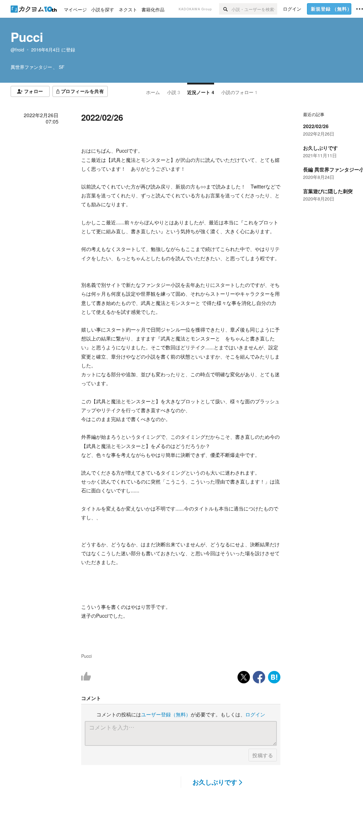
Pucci (27, 37)
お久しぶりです (214, 782)
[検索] (225, 9)
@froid (17, 50)
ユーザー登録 (166, 714)
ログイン (255, 714)
